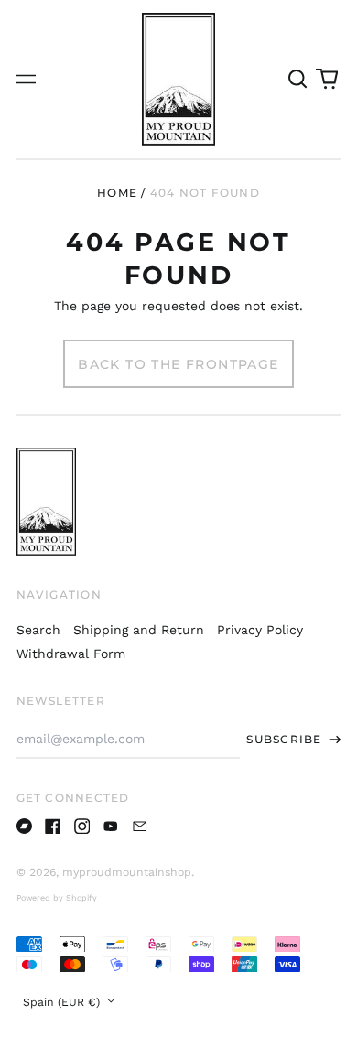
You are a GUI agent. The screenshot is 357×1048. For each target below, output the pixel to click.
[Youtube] (111, 826)
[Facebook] (53, 826)
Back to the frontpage (178, 364)
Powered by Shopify (56, 897)
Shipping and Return (138, 629)
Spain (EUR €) (63, 1002)
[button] (298, 79)
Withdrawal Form (70, 653)
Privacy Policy (260, 629)
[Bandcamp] (24, 826)
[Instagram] (82, 826)
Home (117, 193)
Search (38, 629)
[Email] (140, 826)
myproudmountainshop (126, 872)
